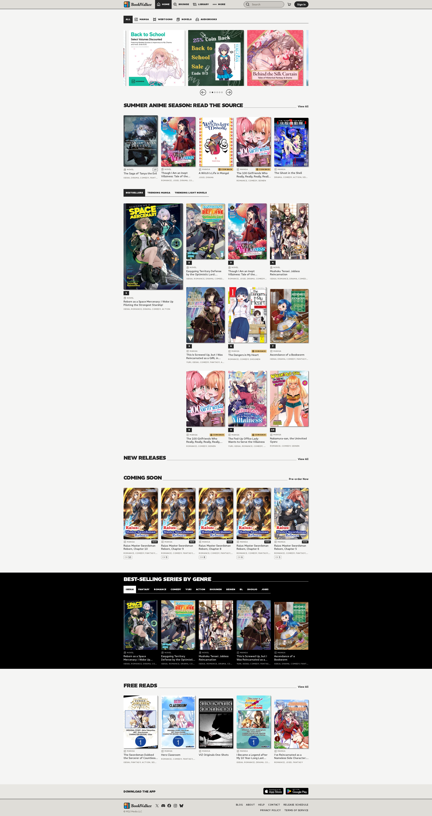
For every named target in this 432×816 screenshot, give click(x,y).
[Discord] (163, 806)
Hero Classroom (170, 754)
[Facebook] (169, 806)
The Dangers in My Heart (243, 355)
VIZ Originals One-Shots (213, 754)
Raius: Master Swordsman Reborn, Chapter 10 (139, 547)
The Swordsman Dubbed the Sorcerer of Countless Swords (139, 756)
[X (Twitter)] (157, 806)
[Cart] (289, 4)
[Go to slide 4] (217, 92)
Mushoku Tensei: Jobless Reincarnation (285, 273)
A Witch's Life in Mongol (214, 173)
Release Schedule (296, 805)
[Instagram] (175, 806)
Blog (239, 805)
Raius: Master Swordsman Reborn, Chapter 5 (290, 547)
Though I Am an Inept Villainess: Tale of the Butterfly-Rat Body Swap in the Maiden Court (177, 174)
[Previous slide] (203, 92)
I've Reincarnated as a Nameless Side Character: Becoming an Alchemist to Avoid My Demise (290, 756)
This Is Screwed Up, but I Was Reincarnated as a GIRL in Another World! (204, 356)
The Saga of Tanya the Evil (140, 173)
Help (261, 805)
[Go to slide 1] (210, 92)
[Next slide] (229, 92)
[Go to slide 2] (212, 92)
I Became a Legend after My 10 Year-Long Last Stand (252, 756)
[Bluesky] (181, 806)
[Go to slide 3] (214, 92)
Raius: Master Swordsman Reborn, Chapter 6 (252, 547)
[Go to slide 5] (219, 92)
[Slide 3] (275, 58)
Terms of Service (296, 810)
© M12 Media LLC (133, 811)
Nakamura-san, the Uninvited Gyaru (288, 440)
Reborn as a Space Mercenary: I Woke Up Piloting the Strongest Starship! (148, 303)
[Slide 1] (157, 58)
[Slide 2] (216, 58)
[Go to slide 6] (222, 92)
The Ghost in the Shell (288, 173)
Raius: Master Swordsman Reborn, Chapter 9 (177, 547)
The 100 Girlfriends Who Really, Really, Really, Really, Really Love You (253, 175)
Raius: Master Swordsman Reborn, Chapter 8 (215, 547)
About (250, 805)
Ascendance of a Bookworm (287, 354)
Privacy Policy (270, 810)
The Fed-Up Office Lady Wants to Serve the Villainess (246, 440)
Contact (274, 805)
